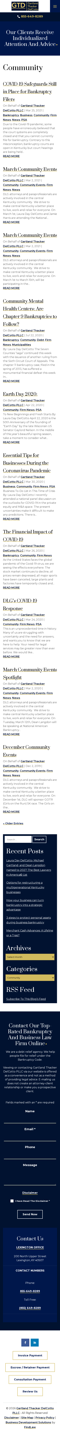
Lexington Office (30, 1247)
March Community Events (30, 169)
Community (41, 115)
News (16, 119)
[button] (55, 6)
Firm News (27, 409)
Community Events (33, 185)
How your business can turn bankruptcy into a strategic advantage (25, 905)
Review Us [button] (30, 1391)
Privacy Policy (45, 1417)
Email (30, 1129)
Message (30, 1165)
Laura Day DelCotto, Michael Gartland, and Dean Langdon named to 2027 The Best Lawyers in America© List (28, 867)
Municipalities (21, 344)
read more (11, 156)
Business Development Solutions (28, 1422)
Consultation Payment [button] (30, 1379)
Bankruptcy (11, 115)
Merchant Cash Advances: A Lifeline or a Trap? (29, 933)
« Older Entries (13, 823)
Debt (40, 340)
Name (30, 1111)
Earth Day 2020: (20, 394)
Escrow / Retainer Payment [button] (30, 1367)
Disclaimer (30, 1192)
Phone (30, 1147)
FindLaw (30, 1427)
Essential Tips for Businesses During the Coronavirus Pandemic (27, 463)
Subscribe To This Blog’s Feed (26, 999)
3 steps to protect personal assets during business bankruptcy (28, 920)
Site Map (27, 1417)
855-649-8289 (32, 16)
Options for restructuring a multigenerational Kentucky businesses (25, 887)
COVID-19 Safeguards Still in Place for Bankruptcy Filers (29, 91)
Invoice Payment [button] (30, 1355)
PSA (24, 119)
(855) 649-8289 (30, 1308)
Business (26, 115)
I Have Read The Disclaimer (32, 1201)
